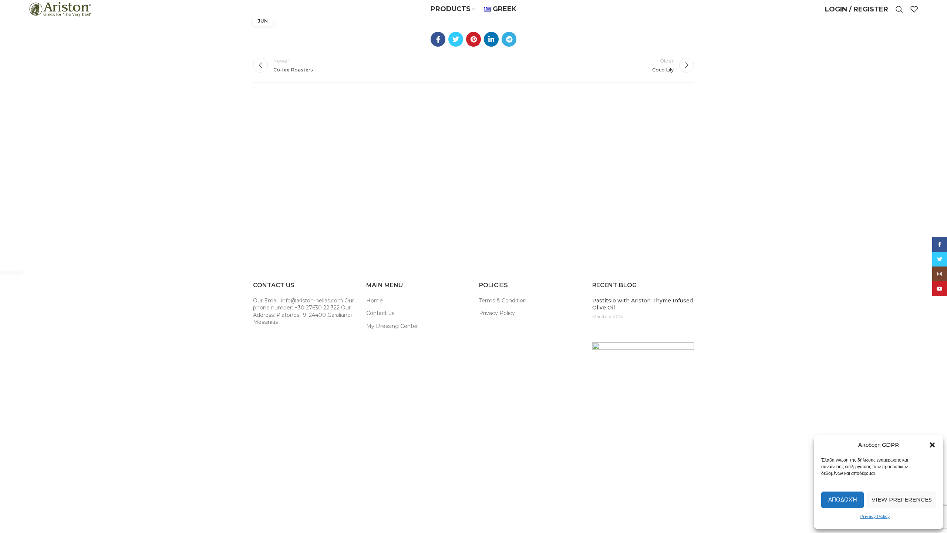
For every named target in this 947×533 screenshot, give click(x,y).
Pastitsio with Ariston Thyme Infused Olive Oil (642, 304)
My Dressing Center (392, 326)
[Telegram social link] (509, 39)
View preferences (902, 499)
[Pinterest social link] (473, 39)
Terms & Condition (502, 300)
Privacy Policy (875, 516)
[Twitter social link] (455, 39)
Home (374, 300)
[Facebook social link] (438, 39)
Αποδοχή (842, 499)
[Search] (899, 9)
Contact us (380, 313)
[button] (932, 445)
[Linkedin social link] (491, 39)
